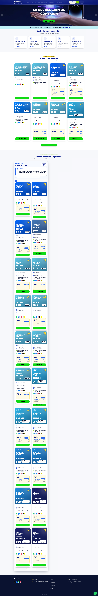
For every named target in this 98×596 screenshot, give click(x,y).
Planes (27, 2)
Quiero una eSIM (49, 21)
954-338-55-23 (36, 579)
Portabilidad (37, 2)
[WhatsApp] (19, 582)
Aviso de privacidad (73, 579)
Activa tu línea (59, 2)
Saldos (31, 2)
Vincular (67, 27)
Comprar (22, 97)
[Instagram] (20, 582)
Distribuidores (44, 2)
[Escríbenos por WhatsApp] (95, 593)
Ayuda (65, 2)
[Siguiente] (96, 15)
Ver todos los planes (48, 144)
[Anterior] (2, 15)
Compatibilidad (52, 2)
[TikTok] (15, 582)
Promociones (72, 2)
